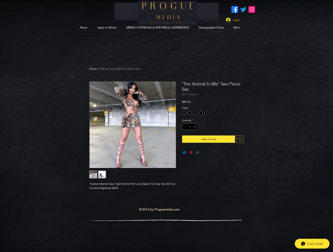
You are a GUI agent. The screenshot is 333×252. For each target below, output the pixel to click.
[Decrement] (185, 127)
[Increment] (195, 127)
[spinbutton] (190, 127)
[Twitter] (243, 9)
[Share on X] (204, 152)
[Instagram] (251, 9)
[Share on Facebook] (184, 152)
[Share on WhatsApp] (197, 152)
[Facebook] (234, 9)
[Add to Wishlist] (240, 139)
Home (93, 69)
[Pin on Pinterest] (191, 152)
